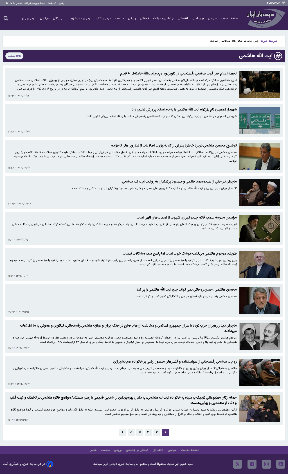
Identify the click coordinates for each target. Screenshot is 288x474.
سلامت (120, 18)
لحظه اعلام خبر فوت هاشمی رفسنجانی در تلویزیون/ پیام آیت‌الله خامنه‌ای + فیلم (178, 73)
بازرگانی (58, 18)
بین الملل (198, 18)
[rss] (280, 464)
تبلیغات (52, 3)
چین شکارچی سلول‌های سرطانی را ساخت (234, 41)
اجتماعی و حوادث (163, 18)
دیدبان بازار (29, 18)
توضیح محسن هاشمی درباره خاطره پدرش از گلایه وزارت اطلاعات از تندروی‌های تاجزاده (174, 145)
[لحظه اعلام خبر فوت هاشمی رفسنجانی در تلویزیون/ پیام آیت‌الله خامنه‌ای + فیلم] (259, 84)
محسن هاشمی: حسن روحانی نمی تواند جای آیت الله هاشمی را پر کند (186, 289)
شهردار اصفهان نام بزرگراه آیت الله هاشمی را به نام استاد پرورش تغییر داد (184, 109)
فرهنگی (145, 18)
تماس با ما (16, 3)
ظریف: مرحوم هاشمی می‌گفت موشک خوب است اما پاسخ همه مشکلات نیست (180, 253)
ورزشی (132, 18)
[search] (6, 18)
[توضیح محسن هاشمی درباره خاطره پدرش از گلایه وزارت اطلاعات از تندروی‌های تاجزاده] (259, 156)
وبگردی (45, 18)
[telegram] (252, 464)
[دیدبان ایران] (265, 18)
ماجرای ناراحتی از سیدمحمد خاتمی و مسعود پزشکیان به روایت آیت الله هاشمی (179, 181)
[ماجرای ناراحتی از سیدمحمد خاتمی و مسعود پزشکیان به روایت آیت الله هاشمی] (259, 192)
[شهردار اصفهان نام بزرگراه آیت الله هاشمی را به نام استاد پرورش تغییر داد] (259, 120)
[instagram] (266, 464)
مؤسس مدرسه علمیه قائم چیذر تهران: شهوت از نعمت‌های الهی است (187, 217)
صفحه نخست (229, 18)
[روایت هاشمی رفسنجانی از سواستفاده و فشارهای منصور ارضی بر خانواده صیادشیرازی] (259, 372)
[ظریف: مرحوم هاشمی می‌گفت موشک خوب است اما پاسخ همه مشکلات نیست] (259, 264)
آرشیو (62, 3)
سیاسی (213, 18)
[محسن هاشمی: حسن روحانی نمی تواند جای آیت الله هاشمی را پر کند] (259, 300)
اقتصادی (183, 18)
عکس (93, 450)
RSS (5, 3)
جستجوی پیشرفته (35, 3)
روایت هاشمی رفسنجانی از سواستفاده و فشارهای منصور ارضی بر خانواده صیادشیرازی (175, 361)
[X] (237, 464)
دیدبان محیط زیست (79, 18)
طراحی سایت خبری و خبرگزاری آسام (24, 464)
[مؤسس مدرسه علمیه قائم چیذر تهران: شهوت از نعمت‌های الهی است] (259, 228)
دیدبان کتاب (104, 18)
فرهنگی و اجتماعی (137, 450)
